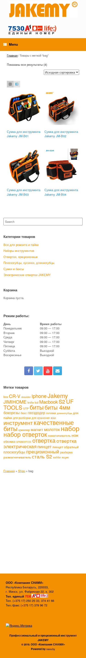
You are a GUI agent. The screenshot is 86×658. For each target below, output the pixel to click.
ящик (65, 457)
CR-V (14, 396)
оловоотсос (23, 441)
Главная (12, 55)
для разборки (22, 418)
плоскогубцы (14, 452)
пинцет (44, 446)
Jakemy (57, 395)
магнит (37, 429)
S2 (62, 401)
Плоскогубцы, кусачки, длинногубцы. (29, 263)
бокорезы (11, 412)
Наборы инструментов (18, 250)
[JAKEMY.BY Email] (57, 370)
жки (53, 418)
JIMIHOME (15, 401)
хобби (57, 457)
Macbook (48, 401)
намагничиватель (59, 435)
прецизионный (42, 451)
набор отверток (25, 434)
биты (37, 407)
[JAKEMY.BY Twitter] (38, 370)
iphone (39, 395)
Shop (21, 471)
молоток (52, 429)
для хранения (41, 418)
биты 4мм (57, 407)
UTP (26, 408)
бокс (24, 413)
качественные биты (38, 425)
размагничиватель (17, 457)
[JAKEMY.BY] (43, 9)
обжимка (9, 441)
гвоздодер (36, 412)
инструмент (18, 422)
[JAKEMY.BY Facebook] (28, 370)
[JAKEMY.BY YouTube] (48, 370)
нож (75, 435)
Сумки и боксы (13, 269)
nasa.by (50, 649)
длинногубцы (64, 413)
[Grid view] (10, 84)
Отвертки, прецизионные (20, 257)
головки (51, 413)
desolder (26, 397)
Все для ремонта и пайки (21, 244)
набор (70, 428)
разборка (66, 452)
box (5, 397)
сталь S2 (42, 456)
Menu (13, 44)
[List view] (17, 84)
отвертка (43, 440)
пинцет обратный (66, 447)
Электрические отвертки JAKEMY (27, 275)
